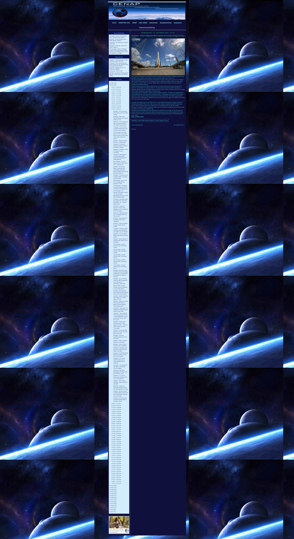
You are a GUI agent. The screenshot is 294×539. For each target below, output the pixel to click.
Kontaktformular (166, 23)
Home (114, 23)
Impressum (178, 23)
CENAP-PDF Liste (124, 23)
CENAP (134, 23)
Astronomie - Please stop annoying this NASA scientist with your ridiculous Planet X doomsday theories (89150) (119, 64)
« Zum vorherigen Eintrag (137, 125)
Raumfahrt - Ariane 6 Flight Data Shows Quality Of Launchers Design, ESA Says (158, 36)
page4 (149, 537)
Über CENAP (143, 23)
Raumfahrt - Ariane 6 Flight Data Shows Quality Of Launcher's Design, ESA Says (150, 120)
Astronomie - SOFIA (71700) (116, 71)
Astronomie (153, 23)
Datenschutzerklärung (147, 27)
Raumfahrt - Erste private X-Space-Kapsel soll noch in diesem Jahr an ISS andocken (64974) (119, 74)
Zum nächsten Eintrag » (179, 125)
